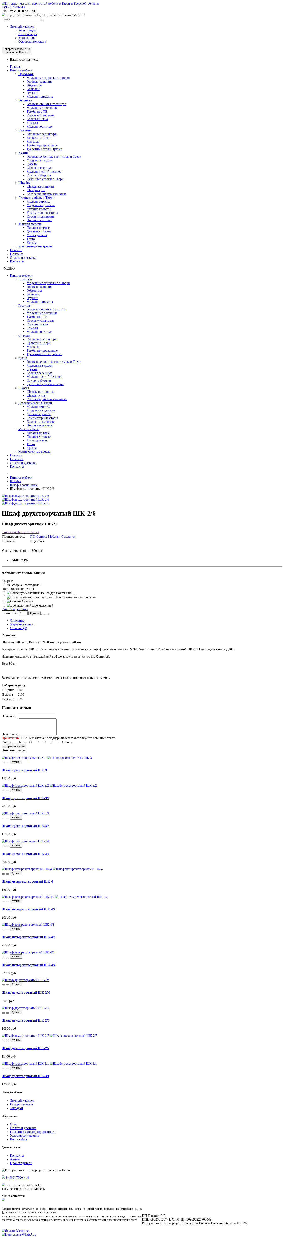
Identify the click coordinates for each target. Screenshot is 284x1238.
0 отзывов (9, 532)
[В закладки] (43, 614)
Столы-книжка (37, 119)
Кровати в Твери (39, 137)
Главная (15, 66)
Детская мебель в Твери (36, 197)
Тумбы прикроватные (42, 145)
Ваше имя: (9, 716)
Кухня (23, 152)
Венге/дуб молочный (55, 593)
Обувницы (34, 85)
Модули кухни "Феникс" (44, 171)
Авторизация (27, 34)
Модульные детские (41, 205)
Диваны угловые (39, 231)
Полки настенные (39, 220)
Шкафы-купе (36, 190)
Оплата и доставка (23, 257)
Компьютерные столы (42, 212)
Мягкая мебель (29, 224)
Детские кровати (39, 209)
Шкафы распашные (40, 186)
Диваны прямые (38, 227)
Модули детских (38, 201)
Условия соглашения (24, 1135)
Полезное (16, 254)
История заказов (21, 1104)
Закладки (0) (27, 38)
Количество (10, 613)
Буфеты (32, 164)
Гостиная (25, 100)
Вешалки (33, 89)
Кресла (32, 242)
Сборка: (7, 581)
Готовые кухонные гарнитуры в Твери (54, 156)
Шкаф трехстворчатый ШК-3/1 (25, 1076)
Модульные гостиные (42, 107)
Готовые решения (39, 81)
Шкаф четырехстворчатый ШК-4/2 (28, 909)
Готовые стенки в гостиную (46, 104)
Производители (21, 1163)
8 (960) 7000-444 (13, 7)
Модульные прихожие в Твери (48, 78)
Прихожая (26, 74)
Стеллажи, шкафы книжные (47, 194)
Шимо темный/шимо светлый (74, 597)
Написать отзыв (27, 532)
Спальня (25, 130)
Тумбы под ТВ (37, 111)
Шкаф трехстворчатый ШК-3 (24, 770)
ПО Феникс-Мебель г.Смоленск (52, 536)
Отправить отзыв (14, 746)
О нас (14, 1124)
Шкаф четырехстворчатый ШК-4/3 (28, 937)
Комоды (32, 122)
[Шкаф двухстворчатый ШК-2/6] (25, 495)
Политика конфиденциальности (33, 1132)
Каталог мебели (21, 70)
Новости (16, 250)
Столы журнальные (40, 115)
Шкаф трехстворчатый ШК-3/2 (25, 798)
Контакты (17, 261)
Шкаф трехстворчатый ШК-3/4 (25, 853)
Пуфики (32, 92)
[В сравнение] (47, 614)
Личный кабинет (22, 26)
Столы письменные (40, 216)
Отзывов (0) (18, 628)
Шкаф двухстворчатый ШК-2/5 (25, 1020)
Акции (15, 1159)
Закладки (16, 1108)
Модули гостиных (39, 126)
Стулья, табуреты (39, 175)
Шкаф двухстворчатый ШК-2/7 (25, 1048)
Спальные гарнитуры (42, 134)
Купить (34, 613)
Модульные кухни (40, 160)
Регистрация (27, 30)
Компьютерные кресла (35, 246)
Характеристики (21, 624)
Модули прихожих (40, 96)
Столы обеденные (39, 167)
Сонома (27, 601)
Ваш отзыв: (10, 734)
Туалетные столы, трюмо (44, 149)
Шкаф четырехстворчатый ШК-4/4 (28, 965)
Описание (17, 620)
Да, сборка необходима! (23, 585)
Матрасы (33, 141)
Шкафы (24, 182)
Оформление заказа (32, 41)
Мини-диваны (37, 235)
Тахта (31, 239)
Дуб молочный (42, 605)
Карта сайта (18, 1139)
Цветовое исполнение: (18, 588)
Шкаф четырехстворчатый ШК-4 (27, 881)
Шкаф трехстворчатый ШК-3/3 (25, 826)
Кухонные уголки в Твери (45, 179)
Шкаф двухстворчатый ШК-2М (26, 992)
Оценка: (7, 742)
